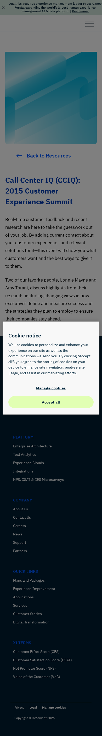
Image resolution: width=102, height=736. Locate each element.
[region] (51, 368)
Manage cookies (51, 387)
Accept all (51, 402)
